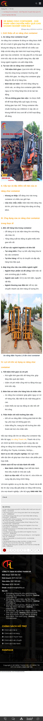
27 (35, 550)
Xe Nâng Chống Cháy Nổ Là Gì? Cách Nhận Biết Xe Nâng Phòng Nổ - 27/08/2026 (20, 516)
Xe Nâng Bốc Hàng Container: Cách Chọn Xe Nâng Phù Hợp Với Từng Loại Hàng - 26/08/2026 (21, 519)
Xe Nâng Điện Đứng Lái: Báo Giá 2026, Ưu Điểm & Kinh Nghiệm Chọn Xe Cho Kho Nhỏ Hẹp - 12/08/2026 (19, 542)
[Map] (21, 718)
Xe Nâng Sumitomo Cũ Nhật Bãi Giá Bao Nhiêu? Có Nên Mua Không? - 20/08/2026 (21, 529)
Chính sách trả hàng (12, 633)
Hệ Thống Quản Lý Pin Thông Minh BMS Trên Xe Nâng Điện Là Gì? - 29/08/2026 (20, 513)
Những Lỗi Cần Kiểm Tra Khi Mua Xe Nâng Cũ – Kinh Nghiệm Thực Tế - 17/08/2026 (21, 535)
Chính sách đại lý (10, 630)
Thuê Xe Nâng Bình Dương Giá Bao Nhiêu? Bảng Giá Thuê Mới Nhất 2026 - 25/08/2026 (20, 522)
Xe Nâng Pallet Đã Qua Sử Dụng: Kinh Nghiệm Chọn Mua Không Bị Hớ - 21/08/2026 (20, 526)
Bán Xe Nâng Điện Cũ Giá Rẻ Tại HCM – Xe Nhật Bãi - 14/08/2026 (18, 538)
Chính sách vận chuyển (13, 640)
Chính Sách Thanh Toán (13, 637)
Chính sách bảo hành (12, 644)
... (28, 550)
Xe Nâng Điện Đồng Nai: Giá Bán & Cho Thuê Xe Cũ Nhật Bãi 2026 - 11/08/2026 (21, 545)
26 (31, 550)
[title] (5, 718)
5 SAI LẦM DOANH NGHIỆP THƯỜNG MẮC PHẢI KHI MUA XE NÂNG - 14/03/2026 (21, 510)
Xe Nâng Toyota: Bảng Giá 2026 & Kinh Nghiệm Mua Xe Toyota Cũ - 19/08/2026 (19, 532)
